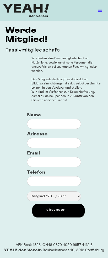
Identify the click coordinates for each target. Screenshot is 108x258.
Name (34, 115)
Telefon (36, 172)
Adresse (37, 134)
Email (33, 153)
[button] (78, 10)
